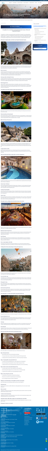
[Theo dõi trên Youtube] (39, 410)
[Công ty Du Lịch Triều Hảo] (4, 2)
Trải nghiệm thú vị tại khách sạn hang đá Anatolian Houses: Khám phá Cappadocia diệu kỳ (40, 26)
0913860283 (3, 432)
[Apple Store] (43, 414)
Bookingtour (41, 0)
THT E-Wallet (40, 2)
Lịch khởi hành (14, 2)
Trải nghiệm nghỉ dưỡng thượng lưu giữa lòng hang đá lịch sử (40, 34)
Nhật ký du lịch (26, 424)
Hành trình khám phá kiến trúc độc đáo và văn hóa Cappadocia (40, 40)
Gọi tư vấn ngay (40, 48)
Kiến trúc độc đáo (37, 30)
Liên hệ (36, 2)
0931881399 (3, 429)
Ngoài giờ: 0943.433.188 (17, 0)
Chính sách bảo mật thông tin (28, 417)
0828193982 (3, 420)
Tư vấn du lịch (26, 423)
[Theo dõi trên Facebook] (38, 410)
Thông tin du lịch (31, 2)
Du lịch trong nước (25, 2)
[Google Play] (38, 414)
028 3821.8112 (7, 0)
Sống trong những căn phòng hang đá (39, 36)
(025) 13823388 (3, 437)
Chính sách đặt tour (27, 416)
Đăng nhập (45, 0)
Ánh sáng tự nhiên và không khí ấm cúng (39, 31)
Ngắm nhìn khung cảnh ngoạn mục (39, 37)
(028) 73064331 (3, 426)
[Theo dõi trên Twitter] (36, 410)
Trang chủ (10, 2)
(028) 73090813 (3, 423)
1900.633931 (3, 0)
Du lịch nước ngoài (19, 2)
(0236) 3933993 (3, 443)
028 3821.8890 (11, 0)
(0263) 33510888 (3, 440)
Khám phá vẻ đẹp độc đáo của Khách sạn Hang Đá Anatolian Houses (40, 28)
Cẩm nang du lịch (26, 420)
